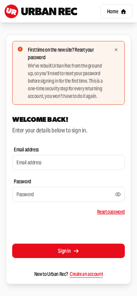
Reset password (111, 211)
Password (22, 181)
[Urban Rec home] (41, 11)
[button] (116, 11)
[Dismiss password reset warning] (116, 49)
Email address (26, 149)
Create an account (86, 274)
